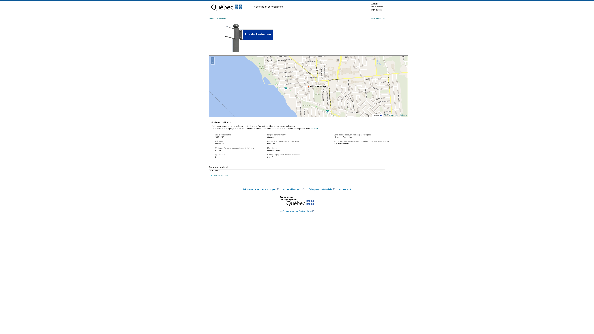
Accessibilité (345, 189)
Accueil (374, 4)
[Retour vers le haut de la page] (586, 317)
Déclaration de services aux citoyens (259, 189)
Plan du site (376, 10)
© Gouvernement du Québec (397, 115)
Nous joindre (377, 7)
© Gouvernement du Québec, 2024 (296, 211)
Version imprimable (377, 19)
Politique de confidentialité (320, 189)
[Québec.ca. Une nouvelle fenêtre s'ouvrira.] (226, 6)
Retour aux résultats (217, 19)
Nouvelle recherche (221, 175)
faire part (314, 129)
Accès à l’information (292, 189)
